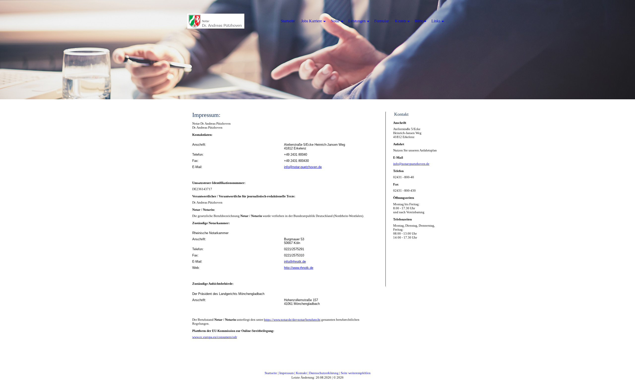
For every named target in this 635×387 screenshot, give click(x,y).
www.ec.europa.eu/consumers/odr (214, 337)
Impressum (286, 373)
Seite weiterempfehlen (356, 373)
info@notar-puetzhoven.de (303, 167)
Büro (419, 21)
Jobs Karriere (311, 21)
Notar (335, 21)
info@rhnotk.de (295, 261)
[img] (215, 21)
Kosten (400, 21)
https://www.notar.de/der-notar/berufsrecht (292, 319)
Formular (381, 21)
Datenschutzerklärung (324, 373)
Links (435, 21)
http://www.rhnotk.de (298, 268)
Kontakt (301, 373)
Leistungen (357, 21)
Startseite (271, 373)
